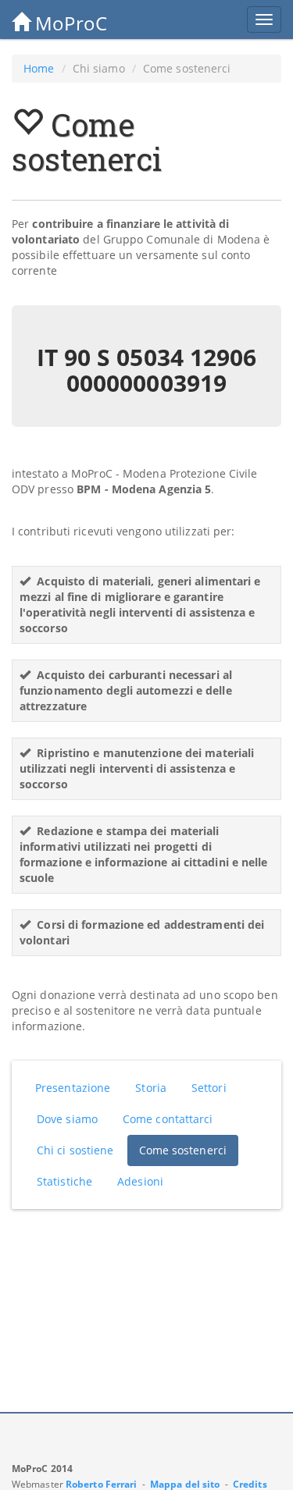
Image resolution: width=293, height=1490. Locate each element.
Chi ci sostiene (75, 1150)
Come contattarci (168, 1118)
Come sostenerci (183, 1150)
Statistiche (64, 1181)
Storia (150, 1087)
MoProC (68, 23)
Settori (209, 1087)
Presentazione (72, 1087)
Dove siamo (67, 1118)
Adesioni (140, 1181)
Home (38, 68)
